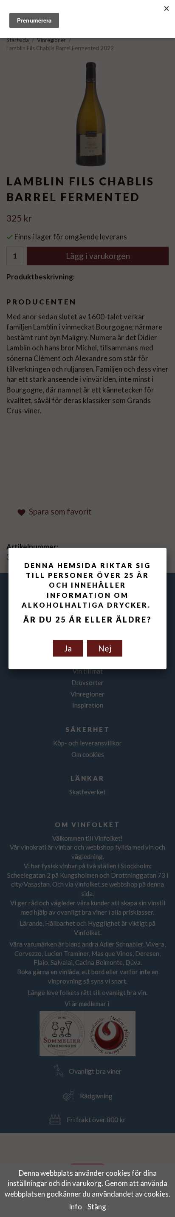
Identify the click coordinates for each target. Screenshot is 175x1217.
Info (75, 1206)
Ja (68, 648)
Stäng (97, 1206)
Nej (104, 648)
